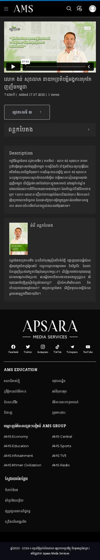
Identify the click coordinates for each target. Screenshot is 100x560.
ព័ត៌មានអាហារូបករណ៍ (65, 402)
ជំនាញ (8, 412)
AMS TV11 (59, 456)
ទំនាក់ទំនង (11, 490)
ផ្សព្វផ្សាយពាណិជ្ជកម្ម (17, 511)
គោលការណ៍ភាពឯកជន (31, 538)
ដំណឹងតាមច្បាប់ (53, 538)
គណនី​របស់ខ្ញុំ (12, 381)
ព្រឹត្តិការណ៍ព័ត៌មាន (15, 391)
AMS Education (16, 446)
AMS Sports (61, 446)
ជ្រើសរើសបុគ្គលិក (15, 521)
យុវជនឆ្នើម (58, 381)
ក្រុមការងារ (58, 412)
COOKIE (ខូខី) (72, 538)
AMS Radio (61, 465)
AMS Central (62, 436)
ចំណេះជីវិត (10, 402)
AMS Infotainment (18, 456)
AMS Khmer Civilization (22, 465)
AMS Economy (16, 436)
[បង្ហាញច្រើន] (89, 130)
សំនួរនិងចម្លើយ (14, 500)
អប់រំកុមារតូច (59, 391)
